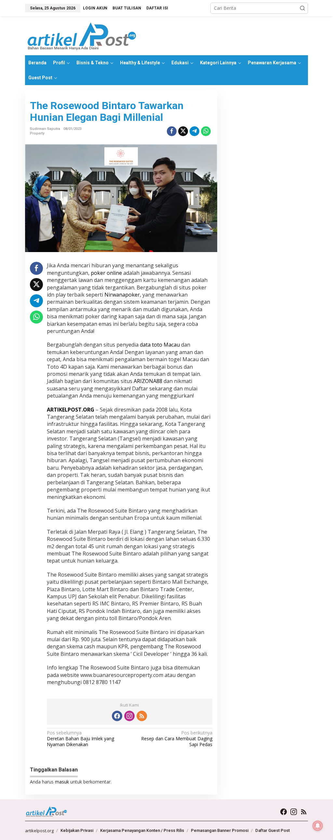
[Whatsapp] (206, 131)
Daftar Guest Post (272, 830)
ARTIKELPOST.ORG (70, 409)
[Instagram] (129, 716)
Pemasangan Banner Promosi (219, 830)
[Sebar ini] (172, 131)
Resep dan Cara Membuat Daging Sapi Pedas (176, 738)
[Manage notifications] (318, 826)
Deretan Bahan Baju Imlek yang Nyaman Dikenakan (80, 738)
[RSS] (142, 716)
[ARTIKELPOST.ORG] (82, 35)
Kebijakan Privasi (76, 830)
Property (37, 133)
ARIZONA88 (148, 381)
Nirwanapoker (122, 294)
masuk (62, 782)
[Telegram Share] (194, 131)
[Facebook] (117, 716)
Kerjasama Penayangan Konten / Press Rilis (142, 830)
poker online (106, 272)
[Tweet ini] (183, 131)
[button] (302, 8)
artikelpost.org (39, 831)
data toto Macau (160, 344)
